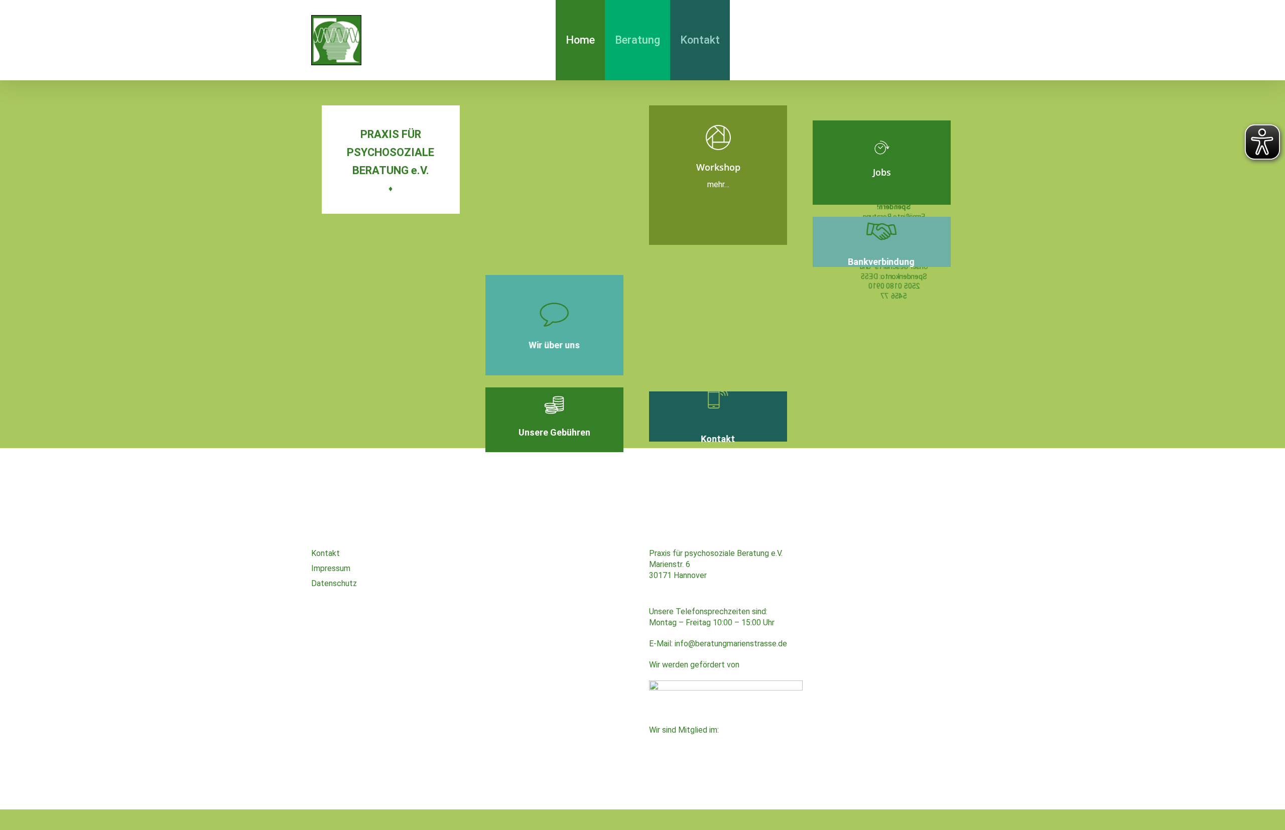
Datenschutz (334, 583)
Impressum (330, 568)
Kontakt (325, 553)
